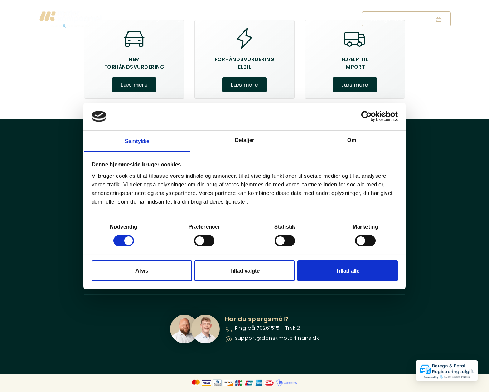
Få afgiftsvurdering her (401, 19)
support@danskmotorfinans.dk (277, 338)
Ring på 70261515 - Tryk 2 (267, 328)
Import (216, 18)
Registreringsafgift (173, 18)
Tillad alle (347, 271)
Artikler (243, 18)
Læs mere (134, 84)
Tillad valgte (244, 271)
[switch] (204, 240)
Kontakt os (301, 18)
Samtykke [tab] (137, 141)
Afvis (141, 271)
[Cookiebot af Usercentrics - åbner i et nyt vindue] (366, 116)
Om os (269, 18)
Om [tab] (351, 140)
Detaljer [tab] (245, 140)
